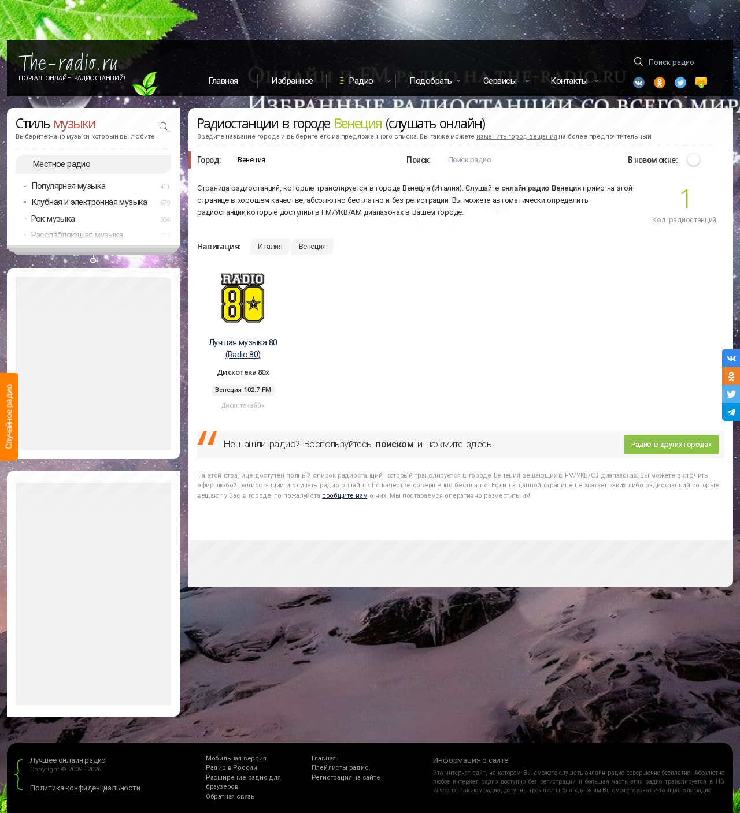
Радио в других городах (671, 444)
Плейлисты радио (340, 767)
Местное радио (61, 164)
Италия (270, 246)
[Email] (701, 82)
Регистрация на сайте (346, 777)
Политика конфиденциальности (85, 788)
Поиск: (418, 160)
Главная (223, 81)
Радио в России (231, 767)
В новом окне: (653, 160)
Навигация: (218, 246)
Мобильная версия (236, 758)
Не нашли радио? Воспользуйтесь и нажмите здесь (357, 444)
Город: (209, 160)
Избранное (292, 81)
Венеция (312, 246)
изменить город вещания (516, 136)
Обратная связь (230, 796)
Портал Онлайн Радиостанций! (71, 78)
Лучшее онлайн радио (68, 760)
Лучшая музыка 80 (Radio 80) (243, 348)
